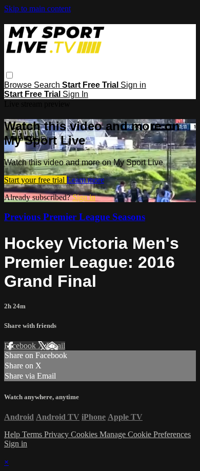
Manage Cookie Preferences (145, 434)
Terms (33, 434)
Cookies (85, 434)
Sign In (75, 94)
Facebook (21, 345)
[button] (9, 75)
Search (48, 85)
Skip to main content (37, 8)
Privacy (57, 434)
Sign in (133, 85)
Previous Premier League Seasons (74, 216)
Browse (19, 85)
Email (55, 345)
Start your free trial (35, 179)
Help (13, 434)
